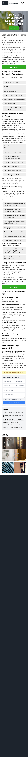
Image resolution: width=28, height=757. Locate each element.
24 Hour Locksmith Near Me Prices (13, 419)
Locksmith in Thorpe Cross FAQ (12, 425)
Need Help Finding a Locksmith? (12, 427)
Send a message (14, 403)
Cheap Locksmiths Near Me (11, 422)
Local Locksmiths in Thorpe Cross (13, 412)
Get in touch (14, 28)
